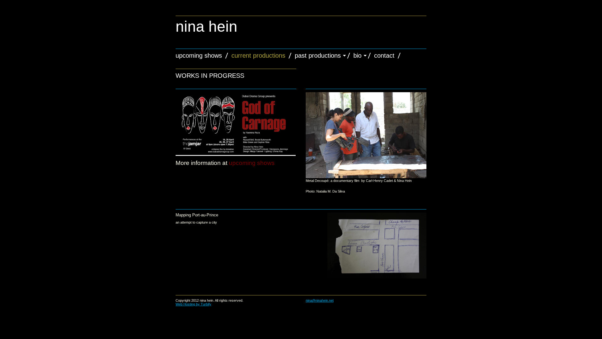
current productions (258, 55)
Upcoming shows (199, 55)
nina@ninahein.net (320, 300)
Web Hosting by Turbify (193, 304)
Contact (384, 55)
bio (357, 55)
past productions (318, 55)
